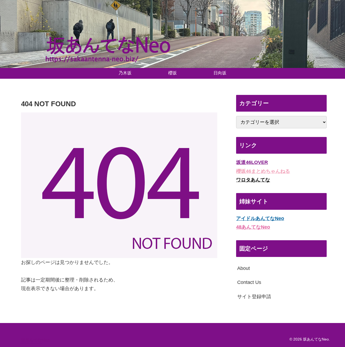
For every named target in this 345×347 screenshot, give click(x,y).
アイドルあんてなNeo (260, 218)
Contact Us (249, 282)
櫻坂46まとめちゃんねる (263, 171)
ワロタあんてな (253, 180)
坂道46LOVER (252, 162)
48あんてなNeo (253, 227)
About (243, 268)
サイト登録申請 (254, 296)
